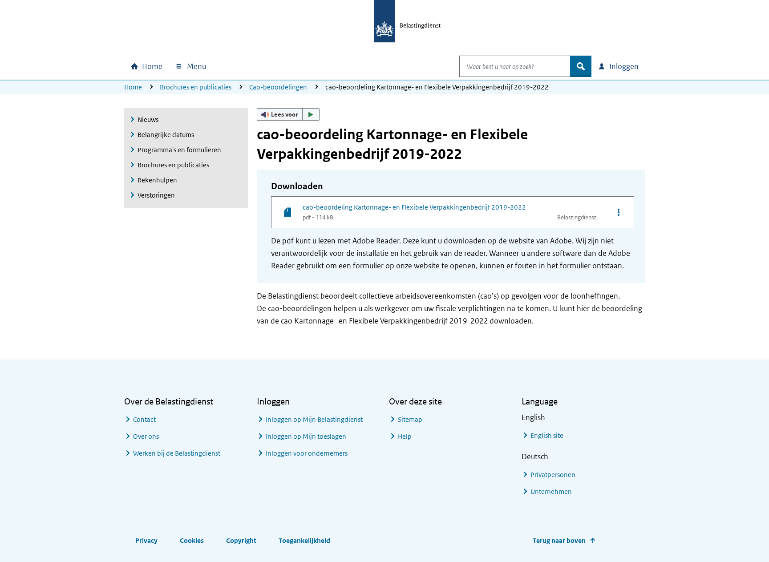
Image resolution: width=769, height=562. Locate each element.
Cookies (192, 540)
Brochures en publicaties (195, 87)
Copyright (241, 540)
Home (133, 87)
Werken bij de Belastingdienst (176, 453)
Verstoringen (156, 195)
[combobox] (515, 66)
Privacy (146, 540)
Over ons (146, 436)
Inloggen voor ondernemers (307, 453)
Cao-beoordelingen (278, 87)
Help (405, 436)
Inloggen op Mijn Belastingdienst (314, 419)
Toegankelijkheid (304, 540)
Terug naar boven (559, 540)
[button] (288, 114)
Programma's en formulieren (179, 150)
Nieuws (148, 119)
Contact (144, 419)
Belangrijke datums (166, 134)
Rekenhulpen (157, 180)
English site (546, 435)
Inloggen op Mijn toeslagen (306, 436)
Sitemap (410, 419)
